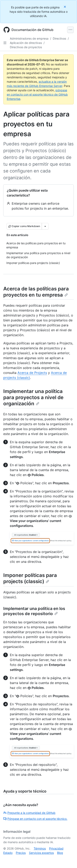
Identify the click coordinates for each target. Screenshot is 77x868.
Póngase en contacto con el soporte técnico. (37, 818)
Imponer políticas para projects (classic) (30, 578)
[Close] (65, 6)
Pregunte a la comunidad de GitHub (31, 812)
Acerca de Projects (32, 373)
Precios (21, 852)
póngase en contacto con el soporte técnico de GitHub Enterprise (37, 94)
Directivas (59, 38)
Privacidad (56, 848)
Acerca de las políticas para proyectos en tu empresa (36, 292)
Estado (8, 852)
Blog (60, 852)
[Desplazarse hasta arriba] (68, 859)
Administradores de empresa (29, 38)
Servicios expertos (41, 852)
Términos (40, 848)
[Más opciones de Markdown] (45, 226)
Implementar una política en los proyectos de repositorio (34, 611)
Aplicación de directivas (26, 43)
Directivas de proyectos (26, 47)
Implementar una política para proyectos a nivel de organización (33, 397)
